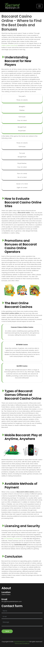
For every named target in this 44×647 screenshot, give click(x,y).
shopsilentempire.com (21, 641)
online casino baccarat (9, 45)
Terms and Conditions (22, 643)
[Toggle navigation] (39, 6)
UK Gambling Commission (13, 539)
